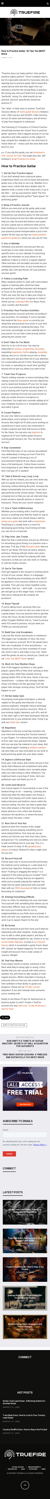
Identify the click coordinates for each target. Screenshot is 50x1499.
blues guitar (22, 320)
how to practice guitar (14, 1025)
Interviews (33, 1469)
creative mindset (37, 747)
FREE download (22, 888)
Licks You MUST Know (16, 658)
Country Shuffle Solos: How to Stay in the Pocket (25, 1429)
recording (39, 349)
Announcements (34, 1467)
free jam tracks (33, 546)
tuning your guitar (9, 521)
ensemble (42, 352)
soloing (17, 349)
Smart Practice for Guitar (23, 159)
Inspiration (12, 1469)
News (44, 1469)
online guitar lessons (29, 112)
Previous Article (25, 1037)
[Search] (48, 3)
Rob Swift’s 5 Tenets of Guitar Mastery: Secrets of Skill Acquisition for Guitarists (25, 1043)
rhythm (25, 352)
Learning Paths (22, 301)
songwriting (28, 349)
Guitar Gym (15, 722)
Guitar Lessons (18, 1467)
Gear (23, 1469)
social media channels (12, 942)
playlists (36, 432)
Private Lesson (32, 987)
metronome (39, 521)
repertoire (17, 352)
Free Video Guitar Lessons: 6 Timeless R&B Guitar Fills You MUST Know (25, 1055)
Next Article (25, 1051)
